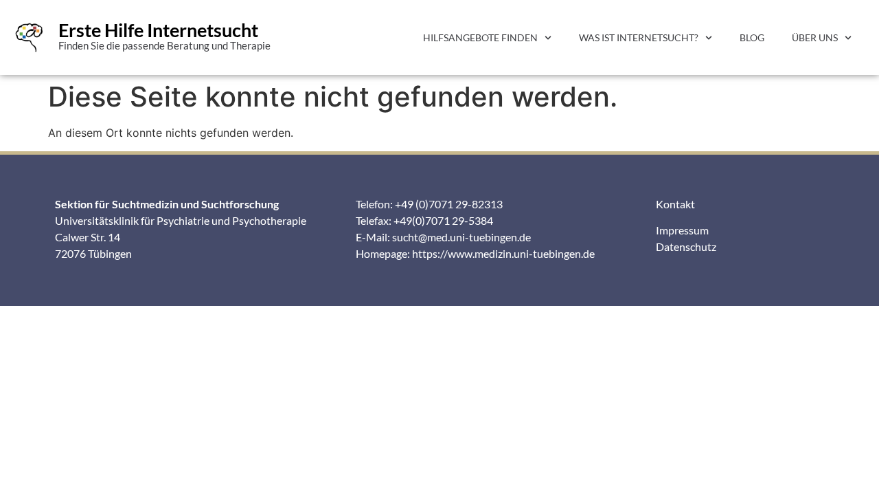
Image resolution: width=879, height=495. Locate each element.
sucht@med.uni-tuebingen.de (461, 236)
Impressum (682, 229)
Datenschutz (686, 246)
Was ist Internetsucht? (638, 37)
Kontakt (675, 203)
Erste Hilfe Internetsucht (158, 30)
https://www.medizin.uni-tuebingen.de (503, 253)
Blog (752, 37)
